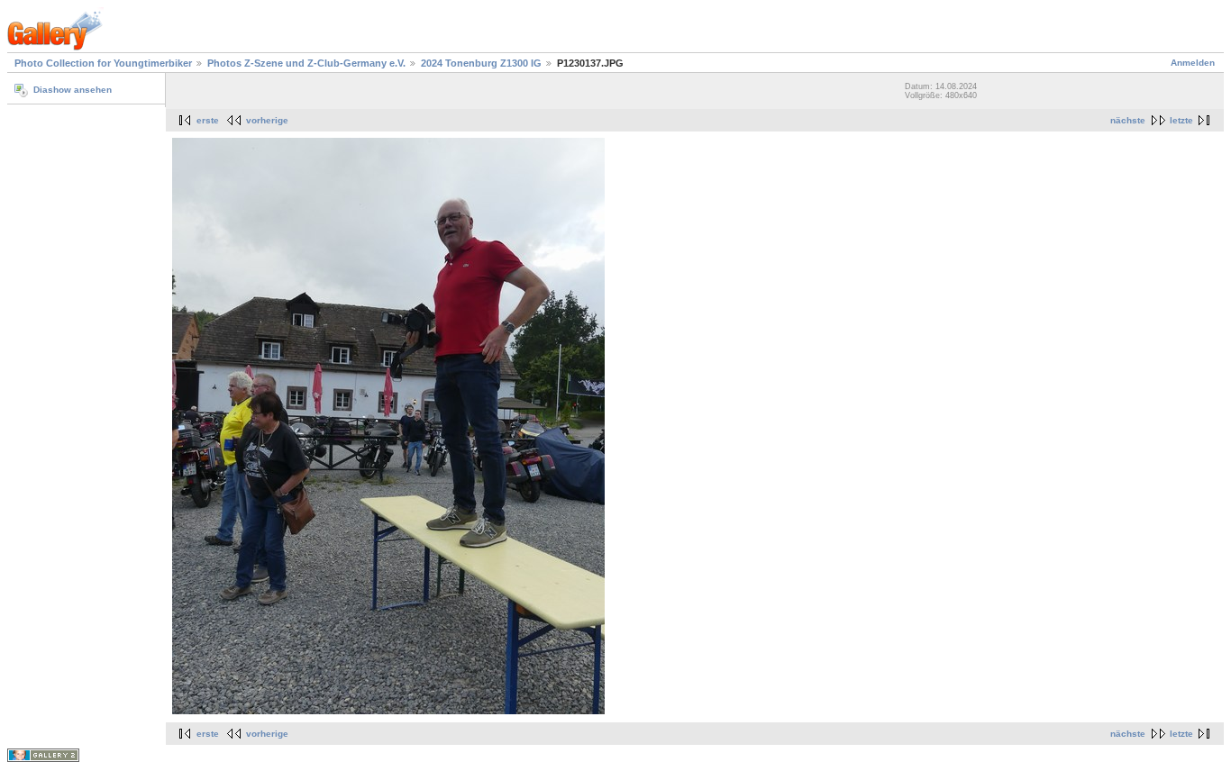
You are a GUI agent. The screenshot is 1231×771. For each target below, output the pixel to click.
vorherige (267, 120)
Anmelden (1193, 63)
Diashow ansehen (72, 90)
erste (207, 120)
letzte (1181, 120)
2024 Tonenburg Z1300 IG (481, 63)
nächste (1127, 120)
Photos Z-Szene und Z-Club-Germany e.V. (306, 63)
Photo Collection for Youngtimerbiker (103, 63)
